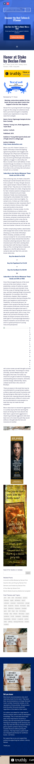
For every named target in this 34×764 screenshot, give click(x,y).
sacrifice (26, 619)
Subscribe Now (17, 37)
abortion (25, 597)
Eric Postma (23, 605)
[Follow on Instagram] (8, 3)
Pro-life (12, 616)
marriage (6, 613)
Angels (11, 600)
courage (27, 603)
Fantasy (21, 64)
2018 (9, 597)
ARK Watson (17, 600)
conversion (13, 603)
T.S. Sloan (7, 64)
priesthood (6, 616)
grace (5, 611)
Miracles (15, 613)
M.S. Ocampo (22, 611)
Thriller (10, 66)
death (5, 605)
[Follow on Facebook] (4, 3)
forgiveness (17, 608)
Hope (13, 611)
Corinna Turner (20, 603)
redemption (18, 616)
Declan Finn (10, 605)
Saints (5, 621)
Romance (5, 66)
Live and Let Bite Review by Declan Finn (15, 580)
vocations (6, 624)
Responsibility (7, 619)
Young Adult (16, 66)
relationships (25, 616)
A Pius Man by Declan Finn (11, 588)
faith (28, 605)
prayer (27, 613)
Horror (25, 64)
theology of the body (18, 621)
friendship (24, 608)
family (5, 608)
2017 (5, 597)
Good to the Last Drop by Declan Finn (15, 583)
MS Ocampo (21, 613)
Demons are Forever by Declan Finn (14, 585)
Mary (11, 613)
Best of (23, 600)
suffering (10, 621)
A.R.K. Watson (18, 597)
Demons (17, 605)
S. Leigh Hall (20, 619)
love (17, 611)
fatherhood (10, 608)
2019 (13, 597)
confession (6, 603)
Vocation (27, 621)
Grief (9, 611)
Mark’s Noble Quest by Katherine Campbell (16, 591)
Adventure (6, 600)
